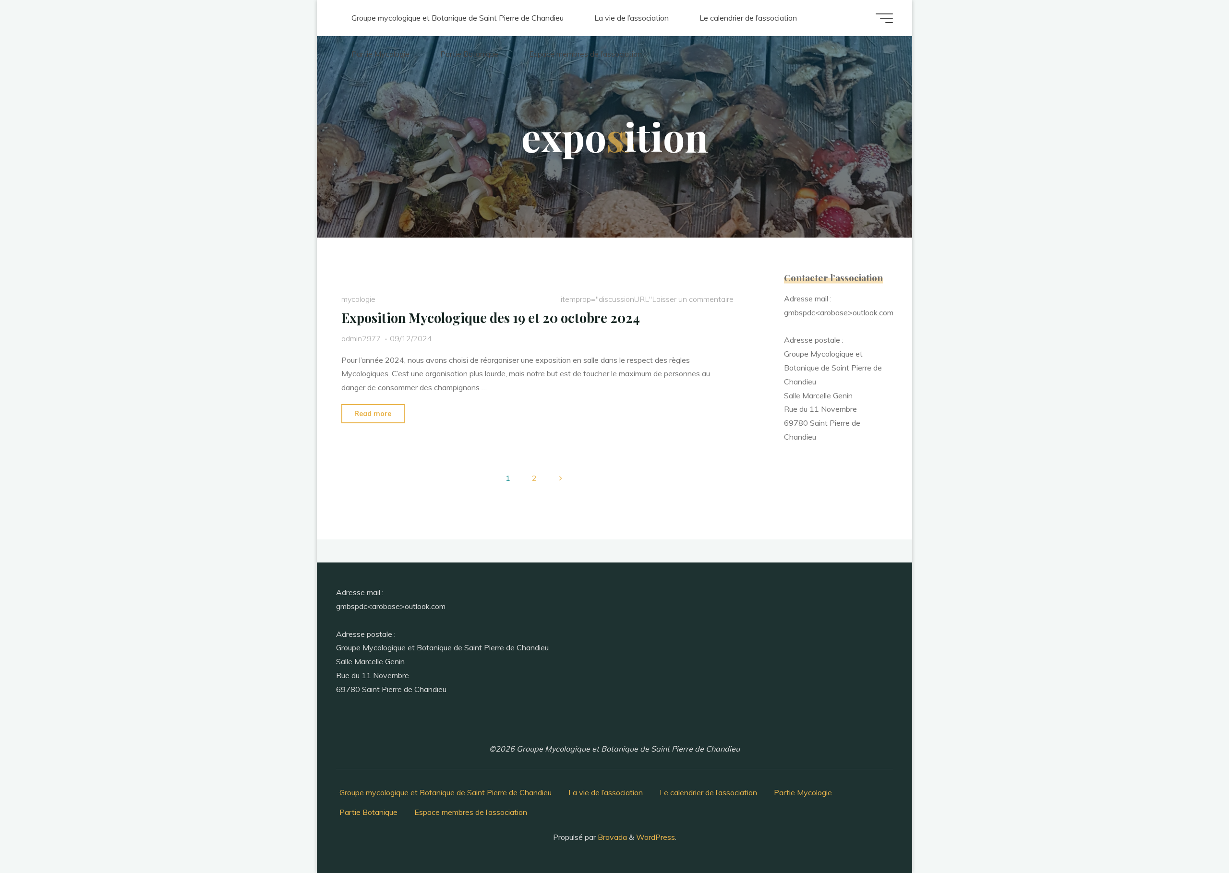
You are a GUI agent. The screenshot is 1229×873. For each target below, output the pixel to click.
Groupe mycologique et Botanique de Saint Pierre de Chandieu (445, 792)
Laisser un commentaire (692, 299)
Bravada (611, 837)
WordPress (655, 837)
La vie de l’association (605, 792)
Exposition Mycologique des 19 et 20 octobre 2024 (490, 317)
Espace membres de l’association (470, 812)
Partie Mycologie (803, 792)
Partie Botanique (368, 812)
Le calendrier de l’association (708, 792)
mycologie (358, 299)
